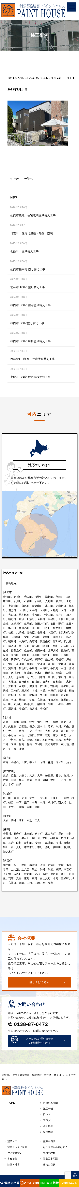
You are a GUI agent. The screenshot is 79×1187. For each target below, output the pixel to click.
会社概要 (48, 1126)
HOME (11, 1102)
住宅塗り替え (14, 1153)
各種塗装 (12, 1158)
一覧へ (28, 178)
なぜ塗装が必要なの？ (55, 1147)
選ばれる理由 (50, 1102)
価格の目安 (49, 1164)
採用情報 (48, 1132)
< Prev (14, 178)
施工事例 (48, 1108)
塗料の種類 (49, 1153)
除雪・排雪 (13, 1164)
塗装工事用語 (50, 1158)
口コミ (46, 1114)
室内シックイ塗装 (17, 1147)
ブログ (46, 1120)
